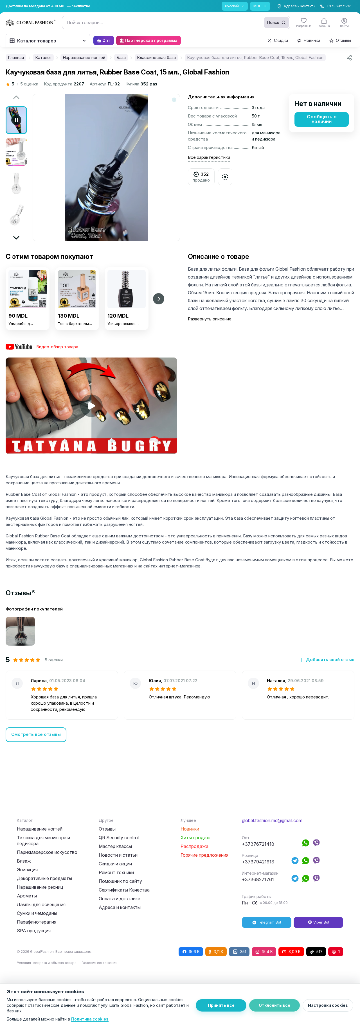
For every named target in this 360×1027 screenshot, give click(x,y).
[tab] (20, 593)
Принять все (221, 1005)
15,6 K (194, 951)
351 (243, 951)
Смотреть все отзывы (36, 734)
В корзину (28, 341)
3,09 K (295, 951)
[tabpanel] (180, 674)
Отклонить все (274, 1005)
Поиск (273, 22)
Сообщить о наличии (322, 119)
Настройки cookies (328, 1005)
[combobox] (176, 22)
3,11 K (218, 951)
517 (319, 951)
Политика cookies (90, 1019)
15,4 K (267, 951)
